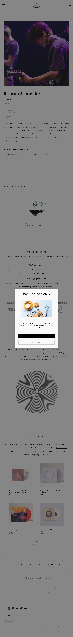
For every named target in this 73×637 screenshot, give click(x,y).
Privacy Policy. (39, 328)
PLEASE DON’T (36, 342)
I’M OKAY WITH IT (36, 336)
